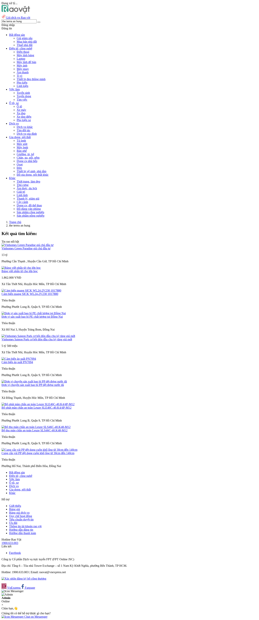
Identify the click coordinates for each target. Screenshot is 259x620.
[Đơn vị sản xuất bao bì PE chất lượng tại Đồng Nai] (34, 313)
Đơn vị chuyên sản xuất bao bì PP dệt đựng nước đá (33, 384)
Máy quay (23, 69)
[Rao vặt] (16, 12)
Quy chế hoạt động (20, 516)
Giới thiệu (15, 505)
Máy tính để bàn (26, 62)
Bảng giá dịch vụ (19, 512)
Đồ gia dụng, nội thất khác (33, 174)
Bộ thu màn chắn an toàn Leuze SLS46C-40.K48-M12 (34, 430)
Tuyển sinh (23, 92)
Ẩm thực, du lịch (27, 188)
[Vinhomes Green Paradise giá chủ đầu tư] (27, 245)
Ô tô (19, 106)
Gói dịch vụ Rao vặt (18, 17)
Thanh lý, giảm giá (28, 198)
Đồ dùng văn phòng (29, 208)
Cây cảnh (22, 202)
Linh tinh (22, 195)
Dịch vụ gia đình (27, 133)
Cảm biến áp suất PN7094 (17, 362)
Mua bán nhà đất (27, 41)
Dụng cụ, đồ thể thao (29, 205)
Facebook (15, 552)
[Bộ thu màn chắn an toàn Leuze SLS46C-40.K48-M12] (36, 427)
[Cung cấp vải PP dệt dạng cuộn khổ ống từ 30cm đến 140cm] (39, 449)
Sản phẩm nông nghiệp (30, 215)
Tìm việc (22, 99)
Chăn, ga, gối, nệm (28, 157)
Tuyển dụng (24, 96)
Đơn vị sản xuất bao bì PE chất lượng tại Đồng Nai (32, 316)
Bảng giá (14, 509)
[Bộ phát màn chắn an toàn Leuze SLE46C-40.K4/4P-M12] (38, 404)
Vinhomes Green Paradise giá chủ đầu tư (26, 248)
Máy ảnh (22, 65)
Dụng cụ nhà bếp (27, 161)
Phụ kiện (22, 82)
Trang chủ (15, 222)
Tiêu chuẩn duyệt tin (21, 519)
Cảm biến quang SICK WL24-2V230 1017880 (30, 293)
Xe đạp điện (24, 116)
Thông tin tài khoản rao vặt (25, 526)
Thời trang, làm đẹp (28, 181)
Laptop (21, 58)
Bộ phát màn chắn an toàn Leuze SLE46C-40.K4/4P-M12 (36, 407)
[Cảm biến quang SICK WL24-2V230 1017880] (31, 290)
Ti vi (19, 75)
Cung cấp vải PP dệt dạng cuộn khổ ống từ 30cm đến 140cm (38, 453)
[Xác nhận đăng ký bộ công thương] (24, 578)
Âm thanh (23, 72)
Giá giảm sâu (24, 38)
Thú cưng (22, 185)
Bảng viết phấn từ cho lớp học (20, 271)
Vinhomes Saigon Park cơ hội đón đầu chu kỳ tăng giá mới (37, 339)
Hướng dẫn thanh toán (22, 533)
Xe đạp (21, 113)
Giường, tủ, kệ (25, 154)
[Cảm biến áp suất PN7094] (19, 358)
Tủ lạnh (21, 140)
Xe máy (21, 109)
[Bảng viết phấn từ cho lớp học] (21, 267)
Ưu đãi (13, 522)
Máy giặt (22, 144)
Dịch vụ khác (25, 127)
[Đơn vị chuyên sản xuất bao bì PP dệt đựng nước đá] (34, 381)
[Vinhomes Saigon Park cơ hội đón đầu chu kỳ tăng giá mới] (38, 336)
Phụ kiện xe (24, 120)
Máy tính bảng (25, 55)
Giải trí (21, 191)
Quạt (20, 164)
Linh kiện (22, 86)
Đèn (19, 167)
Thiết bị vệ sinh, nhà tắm (31, 171)
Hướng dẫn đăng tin (21, 529)
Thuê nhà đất (24, 45)
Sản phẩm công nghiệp (30, 212)
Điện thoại (23, 51)
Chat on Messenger (35, 616)
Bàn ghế (22, 150)
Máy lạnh (22, 147)
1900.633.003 (10, 543)
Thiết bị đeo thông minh (31, 79)
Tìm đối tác (23, 130)
